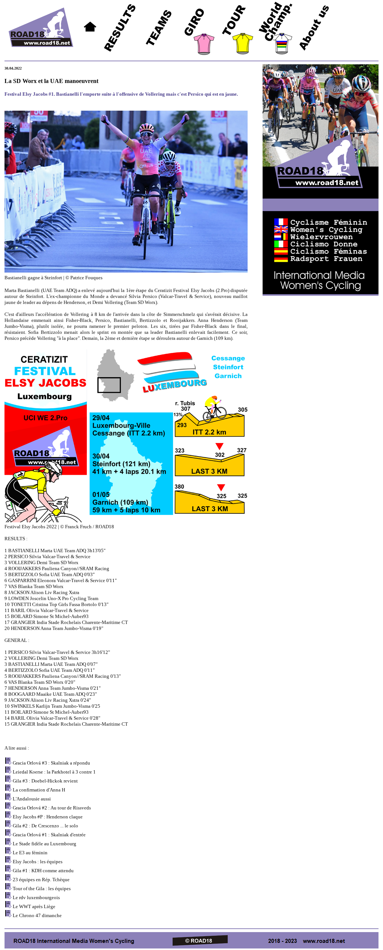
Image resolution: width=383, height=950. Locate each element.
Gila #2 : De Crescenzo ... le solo (45, 825)
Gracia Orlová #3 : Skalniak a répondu (51, 763)
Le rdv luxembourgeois (36, 897)
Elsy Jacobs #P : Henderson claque (48, 817)
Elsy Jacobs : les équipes (37, 861)
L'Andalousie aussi (32, 799)
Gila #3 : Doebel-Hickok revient (45, 781)
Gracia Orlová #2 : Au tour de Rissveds (52, 808)
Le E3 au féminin (30, 852)
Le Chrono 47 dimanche (37, 915)
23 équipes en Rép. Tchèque (41, 879)
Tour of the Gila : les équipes (42, 888)
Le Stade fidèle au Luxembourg (44, 843)
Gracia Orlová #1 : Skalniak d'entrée (49, 834)
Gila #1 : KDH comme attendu (43, 870)
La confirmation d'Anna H (39, 790)
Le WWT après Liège (34, 906)
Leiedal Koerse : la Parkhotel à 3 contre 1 (54, 772)
